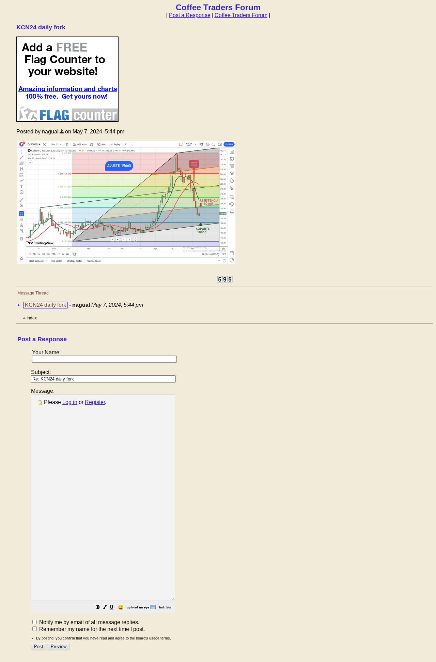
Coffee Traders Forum (241, 15)
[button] (98, 608)
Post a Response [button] (190, 15)
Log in (69, 402)
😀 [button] (121, 607)
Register (95, 402)
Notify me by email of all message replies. (88, 622)
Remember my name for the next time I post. (91, 629)
